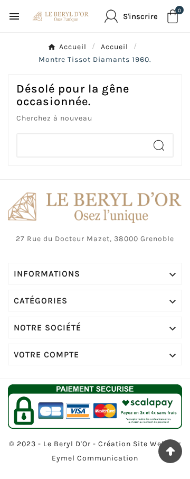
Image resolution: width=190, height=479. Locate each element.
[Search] (159, 145)
